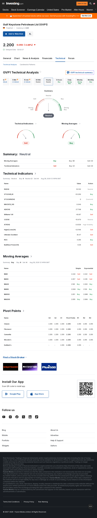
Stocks (6, 10)
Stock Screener (18, 10)
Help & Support (57, 440)
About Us (54, 430)
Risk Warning (43, 502)
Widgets (5, 446)
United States (53, 10)
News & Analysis (31, 58)
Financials (47, 58)
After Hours (79, 10)
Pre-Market (66, 10)
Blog (4, 430)
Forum (71, 58)
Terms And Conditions (11, 502)
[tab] (15, 81)
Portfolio (5, 440)
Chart (17, 58)
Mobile (5, 435)
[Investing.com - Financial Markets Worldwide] (14, 3)
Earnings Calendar (35, 10)
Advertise (54, 435)
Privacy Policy (29, 502)
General (7, 58)
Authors (54, 446)
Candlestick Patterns (27, 64)
